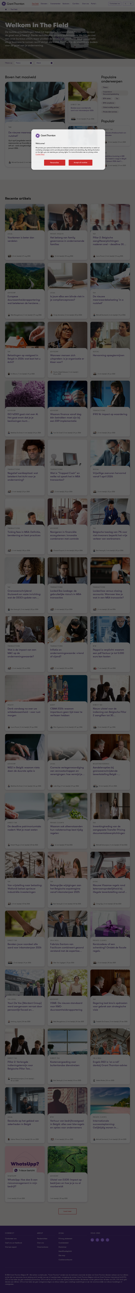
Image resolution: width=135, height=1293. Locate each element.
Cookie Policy (40, 154)
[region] (68, 149)
